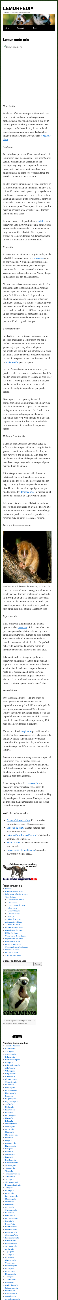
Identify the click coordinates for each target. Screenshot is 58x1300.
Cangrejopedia (10, 1260)
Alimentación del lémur (13, 922)
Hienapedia (9, 1282)
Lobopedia (9, 1121)
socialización (12, 361)
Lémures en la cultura (13, 944)
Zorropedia (9, 1187)
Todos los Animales (12, 1045)
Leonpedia (9, 1112)
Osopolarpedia (10, 1143)
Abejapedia (9, 1249)
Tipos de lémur (14, 842)
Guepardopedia (10, 1098)
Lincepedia (9, 1118)
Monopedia (9, 1201)
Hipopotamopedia (11, 1101)
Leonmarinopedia (11, 1196)
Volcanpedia (9, 1179)
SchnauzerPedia (11, 1246)
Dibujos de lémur (11, 952)
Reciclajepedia (10, 1160)
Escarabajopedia (11, 1265)
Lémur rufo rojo (13, 913)
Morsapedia (9, 1129)
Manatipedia (9, 1132)
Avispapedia (9, 1254)
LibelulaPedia (10, 1215)
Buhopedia (9, 1062)
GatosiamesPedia (11, 1235)
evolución (39, 258)
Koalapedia (9, 1107)
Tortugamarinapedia (12, 1173)
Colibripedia (9, 1190)
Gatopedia (9, 1151)
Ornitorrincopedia (11, 1285)
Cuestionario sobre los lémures (16, 947)
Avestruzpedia (10, 1054)
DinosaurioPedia (11, 1218)
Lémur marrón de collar (16, 905)
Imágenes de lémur (12, 949)
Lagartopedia (10, 1109)
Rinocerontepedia (11, 1162)
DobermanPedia (11, 1229)
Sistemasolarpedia (11, 1182)
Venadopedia (10, 1176)
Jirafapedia (9, 1104)
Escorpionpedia (11, 1090)
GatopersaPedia (11, 1232)
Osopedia (8, 1140)
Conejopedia (9, 1263)
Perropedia (9, 1148)
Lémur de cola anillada (16, 899)
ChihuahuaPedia (11, 1226)
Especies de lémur (15, 827)
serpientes (26, 731)
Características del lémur (18, 820)
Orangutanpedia (11, 1210)
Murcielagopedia (11, 1134)
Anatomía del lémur (12, 924)
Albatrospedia (10, 1279)
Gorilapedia (9, 1212)
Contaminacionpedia (12, 1059)
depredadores (27, 491)
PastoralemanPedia (12, 1237)
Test (35, 28)
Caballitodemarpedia (12, 1065)
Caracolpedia (10, 1076)
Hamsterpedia (10, 1271)
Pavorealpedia (10, 1290)
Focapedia (9, 1096)
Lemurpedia (9, 1193)
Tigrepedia (9, 1171)
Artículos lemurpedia (13, 955)
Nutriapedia (9, 1207)
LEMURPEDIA (18, 8)
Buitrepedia (9, 1257)
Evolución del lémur (12, 941)
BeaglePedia (9, 1221)
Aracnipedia (9, 1051)
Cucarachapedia (11, 1293)
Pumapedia (9, 1157)
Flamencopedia (10, 1093)
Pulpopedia (9, 1204)
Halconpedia (9, 1268)
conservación (32, 783)
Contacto (21, 28)
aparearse (22, 627)
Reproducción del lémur (14, 930)
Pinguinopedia (10, 1146)
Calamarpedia (10, 1070)
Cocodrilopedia (10, 1082)
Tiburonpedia (10, 1168)
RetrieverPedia (10, 1240)
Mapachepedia (10, 1296)
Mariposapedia (10, 1198)
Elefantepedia (10, 1087)
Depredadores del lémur (14, 938)
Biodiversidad (10, 1048)
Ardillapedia (9, 1276)
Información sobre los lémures (21, 835)
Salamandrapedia (11, 1288)
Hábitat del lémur (11, 933)
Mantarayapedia (11, 1123)
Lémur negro (12, 908)
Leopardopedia (10, 1115)
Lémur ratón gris (14, 910)
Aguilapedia (9, 1251)
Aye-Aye (11, 916)
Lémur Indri (12, 902)
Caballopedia (10, 1068)
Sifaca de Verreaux (14, 919)
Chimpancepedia (11, 1079)
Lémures (8, 888)
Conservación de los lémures (21, 849)
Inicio (6, 28)
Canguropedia (10, 1073)
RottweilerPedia (11, 1243)
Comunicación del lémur (14, 927)
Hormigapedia (10, 1274)
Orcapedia (9, 1137)
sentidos (41, 220)
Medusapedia (10, 1126)
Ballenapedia (10, 1057)
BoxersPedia (10, 1224)
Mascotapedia (10, 1154)
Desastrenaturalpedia (12, 1185)
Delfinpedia (9, 1084)
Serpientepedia (10, 1165)
